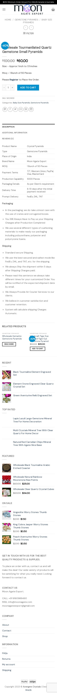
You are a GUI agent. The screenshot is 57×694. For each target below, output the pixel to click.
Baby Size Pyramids (21, 102)
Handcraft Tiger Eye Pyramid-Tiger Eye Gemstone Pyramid (39, 338)
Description (8, 127)
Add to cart (28, 87)
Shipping (6, 670)
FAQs (5, 653)
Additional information (14, 132)
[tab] (28, 127)
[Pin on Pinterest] (26, 109)
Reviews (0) (8, 138)
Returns (6, 658)
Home (8, 19)
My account (8, 664)
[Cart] (53, 9)
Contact (6, 630)
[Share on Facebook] (10, 109)
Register (14, 79)
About (5, 624)
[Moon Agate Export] (28, 9)
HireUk (28, 690)
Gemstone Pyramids (26, 19)
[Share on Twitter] (15, 109)
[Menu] (4, 9)
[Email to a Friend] (20, 109)
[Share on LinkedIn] (31, 109)
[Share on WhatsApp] (4, 109)
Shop (5, 636)
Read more (9, 344)
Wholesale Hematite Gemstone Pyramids (12, 337)
